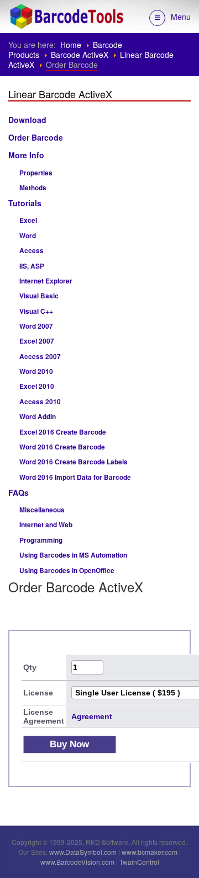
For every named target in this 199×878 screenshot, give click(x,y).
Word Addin (37, 416)
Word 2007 (36, 326)
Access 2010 (40, 401)
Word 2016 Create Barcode (62, 447)
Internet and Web (45, 524)
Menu (181, 16)
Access (31, 250)
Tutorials (24, 202)
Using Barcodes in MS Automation (73, 555)
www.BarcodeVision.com (77, 861)
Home (70, 44)
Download (27, 119)
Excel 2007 (36, 341)
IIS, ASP (31, 266)
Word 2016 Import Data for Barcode (75, 477)
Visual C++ (36, 311)
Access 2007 (40, 356)
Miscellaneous (42, 510)
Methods (32, 187)
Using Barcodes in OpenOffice (66, 570)
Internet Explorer (45, 281)
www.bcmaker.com (149, 851)
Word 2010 (36, 371)
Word (27, 235)
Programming (40, 540)
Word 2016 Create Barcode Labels (73, 462)
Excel (28, 220)
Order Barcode (35, 137)
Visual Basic (39, 296)
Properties (36, 173)
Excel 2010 (36, 386)
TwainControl (139, 861)
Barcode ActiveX (79, 54)
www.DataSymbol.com (83, 851)
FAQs (18, 492)
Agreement (91, 716)
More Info (26, 154)
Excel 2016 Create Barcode (62, 432)
